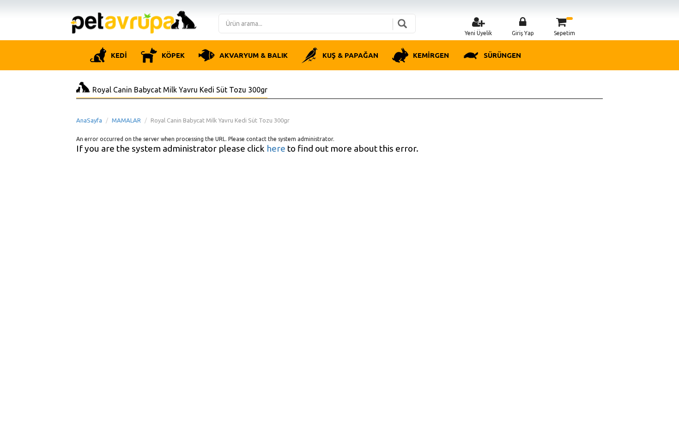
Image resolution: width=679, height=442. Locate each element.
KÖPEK (173, 55)
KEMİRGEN (431, 55)
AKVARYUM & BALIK (253, 55)
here (276, 148)
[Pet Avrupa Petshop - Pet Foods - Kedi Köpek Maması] (133, 21)
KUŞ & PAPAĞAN (350, 55)
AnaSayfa (89, 120)
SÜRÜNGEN (502, 55)
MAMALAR (126, 120)
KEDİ (119, 55)
